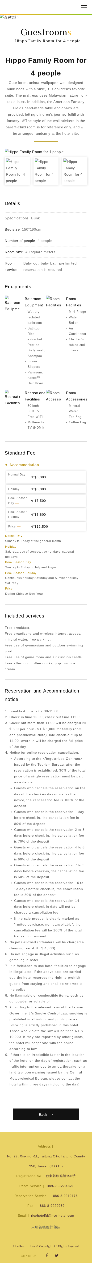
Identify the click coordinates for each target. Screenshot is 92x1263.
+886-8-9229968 (59, 1186)
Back (43, 1115)
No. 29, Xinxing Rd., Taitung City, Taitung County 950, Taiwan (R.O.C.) (46, 1161)
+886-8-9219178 (64, 1196)
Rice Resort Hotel (29, 6)
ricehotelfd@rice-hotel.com (52, 1215)
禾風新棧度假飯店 (46, 1227)
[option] (46, 17)
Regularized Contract (62, 758)
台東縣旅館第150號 (61, 1176)
